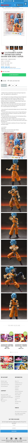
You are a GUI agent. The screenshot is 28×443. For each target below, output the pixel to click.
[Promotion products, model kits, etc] (7, 366)
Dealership (17, 386)
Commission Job (18, 384)
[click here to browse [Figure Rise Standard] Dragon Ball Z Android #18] (21, 338)
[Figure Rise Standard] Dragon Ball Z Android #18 (21, 346)
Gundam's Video (18, 393)
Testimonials (17, 396)
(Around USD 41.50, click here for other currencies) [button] (11, 68)
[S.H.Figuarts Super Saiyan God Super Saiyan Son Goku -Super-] (14, 23)
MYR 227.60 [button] (13, 67)
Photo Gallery (17, 394)
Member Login (4, 381)
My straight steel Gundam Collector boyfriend (20, 414)
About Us (17, 381)
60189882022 (4, 400)
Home (3, 7)
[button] (5, 67)
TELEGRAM (3, 401)
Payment (17, 388)
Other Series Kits (8, 7)
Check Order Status (5, 384)
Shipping (16, 389)
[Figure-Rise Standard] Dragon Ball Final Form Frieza (7, 346)
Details (4, 85)
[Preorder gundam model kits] (21, 366)
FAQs (16, 399)
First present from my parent (21, 411)
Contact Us (17, 398)
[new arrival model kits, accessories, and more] (7, 359)
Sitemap (16, 403)
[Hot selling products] (21, 359)
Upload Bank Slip (4, 382)
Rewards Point (18, 401)
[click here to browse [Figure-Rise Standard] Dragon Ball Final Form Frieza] (7, 338)
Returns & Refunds (19, 391)
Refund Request (4, 386)
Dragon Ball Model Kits (15, 7)
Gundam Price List (18, 382)
